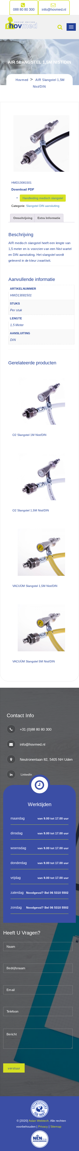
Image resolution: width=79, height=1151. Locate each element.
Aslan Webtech (39, 1120)
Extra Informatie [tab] (48, 218)
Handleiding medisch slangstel (43, 198)
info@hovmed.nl (54, 9)
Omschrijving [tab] (22, 218)
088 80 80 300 (24, 9)
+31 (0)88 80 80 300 (35, 729)
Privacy (43, 1126)
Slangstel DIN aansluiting (42, 205)
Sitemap (56, 1126)
